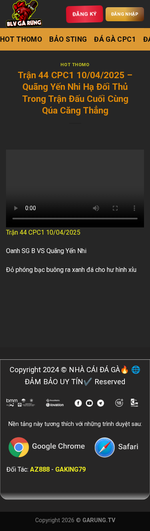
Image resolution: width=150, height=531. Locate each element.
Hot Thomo (21, 39)
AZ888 (40, 469)
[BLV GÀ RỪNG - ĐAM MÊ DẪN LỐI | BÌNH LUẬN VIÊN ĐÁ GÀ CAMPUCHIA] (26, 14)
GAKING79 (70, 469)
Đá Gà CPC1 (115, 39)
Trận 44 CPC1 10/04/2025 (43, 232)
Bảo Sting (68, 39)
